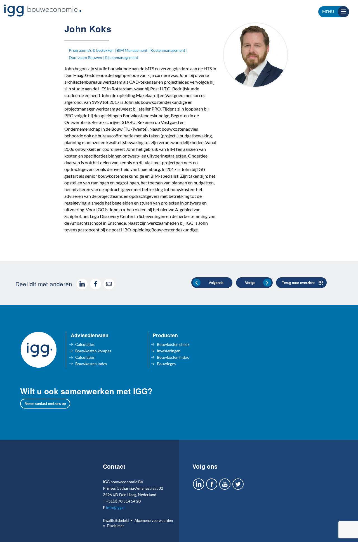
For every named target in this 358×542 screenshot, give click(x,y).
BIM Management (132, 50)
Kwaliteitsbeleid (116, 520)
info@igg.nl (116, 507)
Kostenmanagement (167, 50)
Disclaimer (115, 526)
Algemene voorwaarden (154, 520)
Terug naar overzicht (298, 282)
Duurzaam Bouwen (85, 57)
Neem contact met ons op (45, 403)
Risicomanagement (121, 57)
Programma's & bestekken (91, 50)
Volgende (216, 282)
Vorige (250, 282)
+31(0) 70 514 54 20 (123, 501)
